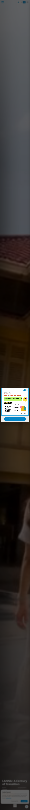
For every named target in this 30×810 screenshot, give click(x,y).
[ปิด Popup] (27, 389)
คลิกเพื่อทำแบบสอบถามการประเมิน (14, 419)
